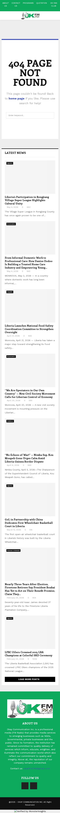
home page (16, 98)
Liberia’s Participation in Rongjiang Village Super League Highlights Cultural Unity (27, 200)
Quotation (41, 3)
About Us (5, 4)
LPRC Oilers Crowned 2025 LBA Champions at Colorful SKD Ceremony (28, 653)
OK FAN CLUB (53, 4)
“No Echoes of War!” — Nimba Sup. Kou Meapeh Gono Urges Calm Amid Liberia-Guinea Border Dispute (29, 458)
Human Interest (13, 550)
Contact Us (16, 4)
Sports (9, 163)
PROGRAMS (28, 3)
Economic (11, 224)
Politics (10, 421)
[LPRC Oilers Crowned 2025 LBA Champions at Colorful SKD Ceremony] (30, 632)
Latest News (15, 153)
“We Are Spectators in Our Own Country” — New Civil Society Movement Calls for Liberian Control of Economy (30, 394)
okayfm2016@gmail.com (37, 768)
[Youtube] (33, 785)
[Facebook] (24, 785)
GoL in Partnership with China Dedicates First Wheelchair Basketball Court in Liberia (29, 523)
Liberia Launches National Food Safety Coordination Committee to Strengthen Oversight (29, 329)
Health (9, 292)
